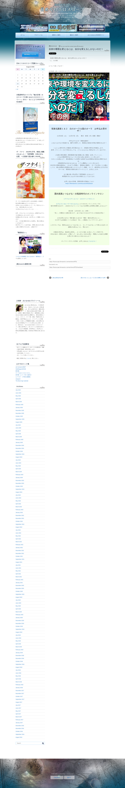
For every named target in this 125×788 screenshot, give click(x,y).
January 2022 (19, 547)
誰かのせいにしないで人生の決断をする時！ (94, 277)
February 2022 (19, 544)
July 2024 (18, 460)
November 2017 (20, 693)
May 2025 (18, 431)
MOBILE (57, 777)
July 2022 (18, 530)
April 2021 (18, 573)
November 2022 (20, 518)
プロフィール (38, 35)
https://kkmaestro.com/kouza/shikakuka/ (79, 183)
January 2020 (19, 617)
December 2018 (20, 655)
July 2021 (18, 565)
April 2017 (18, 714)
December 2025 (20, 410)
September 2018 (20, 664)
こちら (28, 358)
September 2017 (20, 699)
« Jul (17, 89)
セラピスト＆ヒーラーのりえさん (67, 204)
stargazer (18, 379)
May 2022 (18, 536)
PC (70, 777)
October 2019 (19, 626)
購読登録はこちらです (30, 54)
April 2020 (18, 609)
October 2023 (19, 486)
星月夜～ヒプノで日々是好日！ (24, 375)
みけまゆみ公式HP (21, 367)
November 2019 (20, 623)
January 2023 (19, 512)
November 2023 (20, 483)
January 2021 (19, 582)
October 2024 (19, 451)
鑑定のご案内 (74, 35)
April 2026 (18, 398)
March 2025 (19, 436)
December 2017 (20, 690)
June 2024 (18, 463)
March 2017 (19, 716)
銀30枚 (17, 371)
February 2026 (19, 404)
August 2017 (19, 702)
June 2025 (18, 428)
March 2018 (19, 682)
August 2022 (19, 527)
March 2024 (19, 471)
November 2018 (20, 658)
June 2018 (18, 673)
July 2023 (18, 495)
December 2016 (20, 725)
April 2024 (18, 468)
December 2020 (20, 585)
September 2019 (20, 629)
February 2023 (19, 509)
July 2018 (18, 670)
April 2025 (18, 433)
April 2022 (18, 539)
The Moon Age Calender (22, 381)
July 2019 (18, 635)
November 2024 (20, 448)
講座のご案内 (56, 35)
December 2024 (20, 445)
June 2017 (18, 708)
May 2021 (18, 571)
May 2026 (18, 396)
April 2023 (18, 503)
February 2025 (19, 439)
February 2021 (19, 579)
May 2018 (18, 676)
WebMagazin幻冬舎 (21, 369)
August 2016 (19, 737)
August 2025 (19, 422)
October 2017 (19, 696)
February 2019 (19, 649)
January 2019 (19, 652)
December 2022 (20, 515)
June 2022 (18, 533)
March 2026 (19, 401)
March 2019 (19, 646)
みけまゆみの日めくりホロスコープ (65, 774)
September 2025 (20, 419)
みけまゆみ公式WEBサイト (96, 35)
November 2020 (20, 588)
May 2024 (18, 466)
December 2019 (20, 620)
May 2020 (18, 606)
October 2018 (19, 661)
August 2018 (19, 667)
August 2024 (19, 457)
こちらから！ (92, 241)
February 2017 (19, 719)
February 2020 (19, 614)
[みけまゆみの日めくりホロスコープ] (62, 10)
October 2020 (19, 591)
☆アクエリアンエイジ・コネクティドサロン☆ (79, 199)
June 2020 (18, 603)
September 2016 (20, 734)
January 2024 (19, 477)
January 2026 (19, 407)
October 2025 (19, 416)
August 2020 (19, 597)
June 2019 (18, 638)
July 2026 (18, 390)
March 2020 (19, 611)
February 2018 (19, 684)
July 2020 (18, 600)
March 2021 (19, 576)
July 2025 (18, 425)
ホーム (23, 35)
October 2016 (19, 731)
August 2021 (19, 562)
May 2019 (18, 641)
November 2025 (20, 413)
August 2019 (19, 632)
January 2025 (19, 442)
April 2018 (18, 679)
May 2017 (18, 711)
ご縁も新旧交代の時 (57, 277)
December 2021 (20, 550)
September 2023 (20, 489)
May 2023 (18, 501)
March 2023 (19, 506)
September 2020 (20, 594)
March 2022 (19, 541)
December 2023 (20, 480)
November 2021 (20, 553)
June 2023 (18, 498)
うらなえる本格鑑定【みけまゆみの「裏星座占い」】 (30, 256)
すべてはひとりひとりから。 (23, 373)
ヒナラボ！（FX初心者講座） (23, 377)
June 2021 (18, 568)
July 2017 (18, 705)
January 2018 (19, 687)
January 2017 (19, 722)
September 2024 (20, 454)
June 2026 (18, 393)
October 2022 (19, 521)
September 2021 (20, 559)
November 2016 (20, 728)
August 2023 (19, 492)
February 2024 (19, 474)
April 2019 (18, 644)
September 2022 (20, 524)
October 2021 (19, 556)
